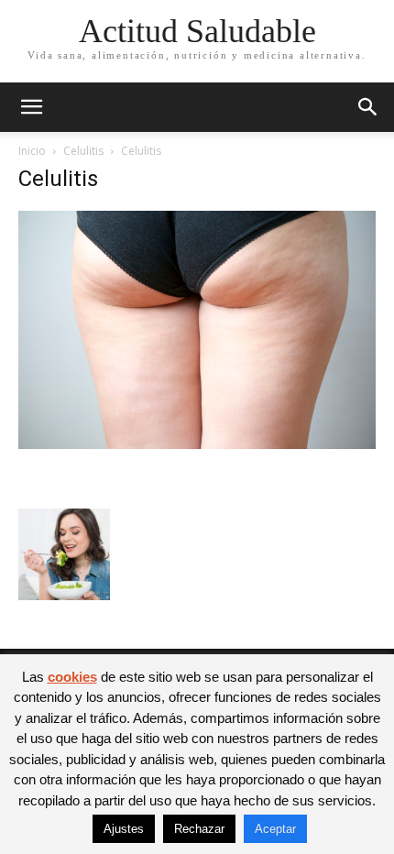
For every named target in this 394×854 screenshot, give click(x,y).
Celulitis (83, 151)
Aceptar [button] (275, 829)
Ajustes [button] (124, 829)
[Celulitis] (197, 444)
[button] (31, 107)
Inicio (32, 151)
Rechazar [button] (199, 829)
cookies (72, 676)
